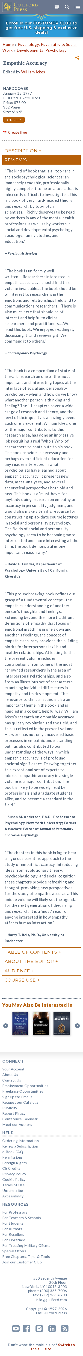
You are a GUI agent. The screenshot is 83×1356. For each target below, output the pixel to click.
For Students (13, 1223)
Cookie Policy (14, 1179)
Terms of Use (13, 1185)
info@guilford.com (51, 1300)
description (21, 150)
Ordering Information (20, 1141)
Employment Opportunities (25, 1086)
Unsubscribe (12, 1190)
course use (20, 980)
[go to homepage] (20, 7)
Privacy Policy (14, 1174)
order (14, 120)
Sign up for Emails (17, 1097)
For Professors (14, 1212)
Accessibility (13, 1196)
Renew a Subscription (20, 1146)
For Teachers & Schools (21, 1218)
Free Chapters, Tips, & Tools (26, 1256)
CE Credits (11, 1168)
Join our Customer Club (22, 1262)
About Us (10, 1075)
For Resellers (13, 1234)
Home (8, 44)
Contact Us (11, 1080)
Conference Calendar (20, 1119)
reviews (16, 160)
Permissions (12, 1157)
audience (17, 970)
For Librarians (14, 1240)
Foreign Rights (14, 1163)
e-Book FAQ (12, 1152)
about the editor (29, 961)
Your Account (13, 1069)
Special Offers (14, 1251)
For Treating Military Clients (26, 1245)
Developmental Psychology (42, 50)
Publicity (9, 1108)
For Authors (12, 1229)
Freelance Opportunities (22, 1091)
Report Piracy (14, 1113)
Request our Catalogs (20, 1102)
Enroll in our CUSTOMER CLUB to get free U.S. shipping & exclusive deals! (41, 28)
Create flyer (17, 132)
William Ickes (33, 71)
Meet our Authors (17, 1124)
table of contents (31, 952)
